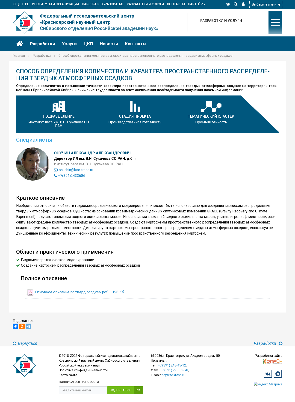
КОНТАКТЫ (176, 4)
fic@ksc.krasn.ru (173, 375)
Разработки (42, 43)
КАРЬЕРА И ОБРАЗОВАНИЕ (103, 4)
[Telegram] (28, 326)
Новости (109, 43)
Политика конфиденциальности (83, 370)
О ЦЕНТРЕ (21, 4)
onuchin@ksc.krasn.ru (76, 170)
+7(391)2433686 (71, 175)
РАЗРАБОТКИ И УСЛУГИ (145, 4)
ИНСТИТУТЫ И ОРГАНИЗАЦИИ (55, 4)
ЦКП (88, 43)
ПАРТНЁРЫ (197, 4)
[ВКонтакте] (15, 326)
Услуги (69, 43)
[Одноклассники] (22, 326)
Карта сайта (68, 375)
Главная (19, 55)
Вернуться (27, 343)
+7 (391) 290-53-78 (174, 370)
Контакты (135, 43)
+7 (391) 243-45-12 (172, 365)
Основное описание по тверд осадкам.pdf (79, 292)
